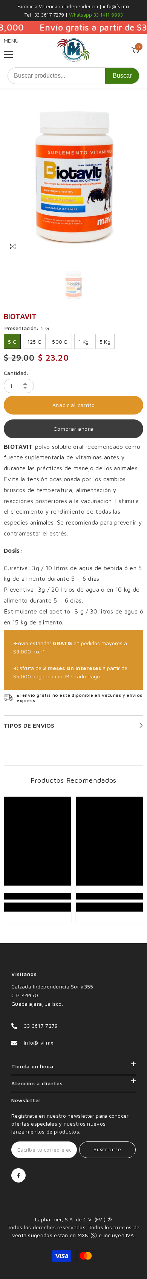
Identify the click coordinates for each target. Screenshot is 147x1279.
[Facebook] (18, 1175)
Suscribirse (107, 1149)
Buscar (122, 75)
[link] (37, 896)
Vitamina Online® (73, 1211)
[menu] (8, 54)
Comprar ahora (73, 428)
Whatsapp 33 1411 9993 (95, 15)
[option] (73, 176)
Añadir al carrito (73, 405)
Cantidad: (16, 373)
